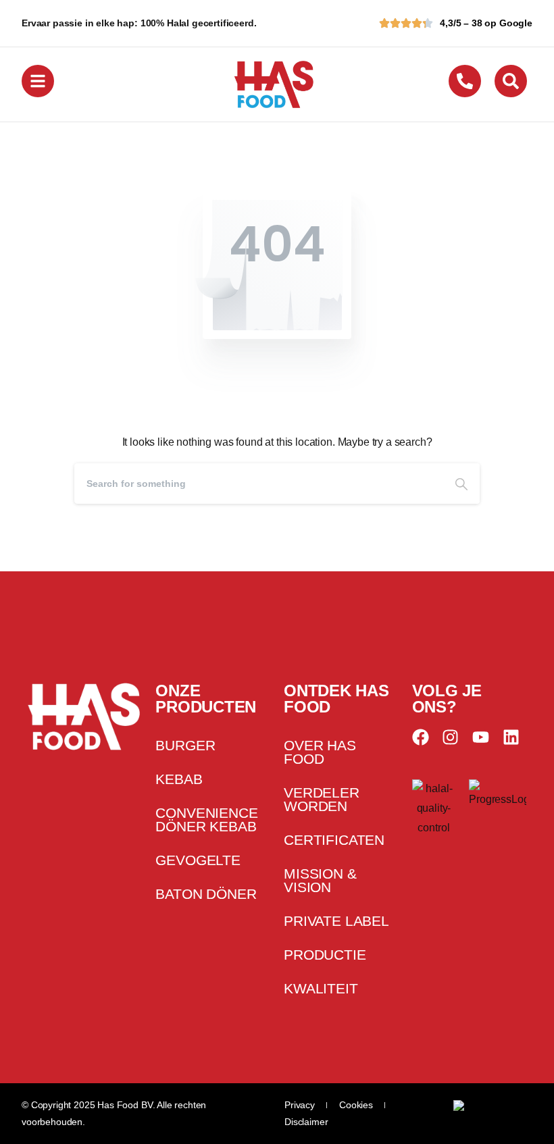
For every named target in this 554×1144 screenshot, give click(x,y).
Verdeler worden (321, 799)
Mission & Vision (320, 880)
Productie (325, 954)
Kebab (178, 779)
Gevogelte (198, 860)
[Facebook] (420, 737)
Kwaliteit (321, 988)
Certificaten (334, 840)
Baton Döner (205, 894)
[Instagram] (450, 737)
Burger (185, 745)
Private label (336, 921)
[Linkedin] (511, 737)
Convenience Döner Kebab (206, 819)
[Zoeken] (461, 483)
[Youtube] (480, 737)
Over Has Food (320, 751)
